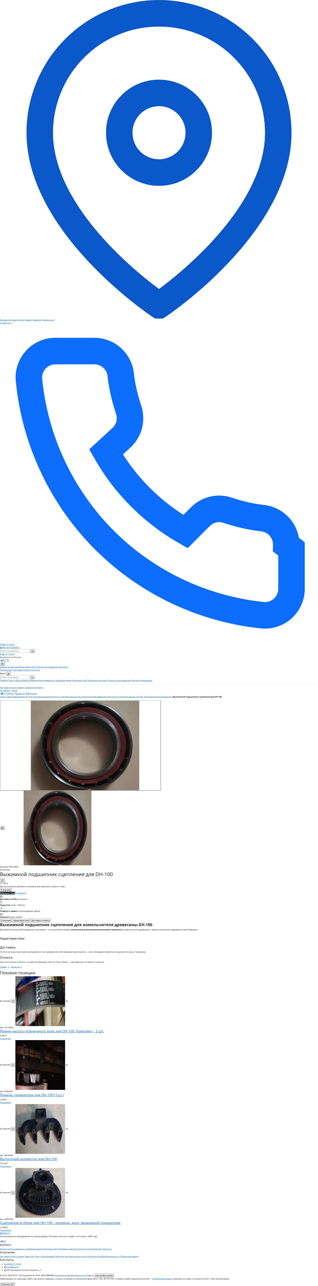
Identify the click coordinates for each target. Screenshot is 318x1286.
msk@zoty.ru (6, 323)
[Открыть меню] (2, 664)
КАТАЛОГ (15, 647)
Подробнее (5, 1038)
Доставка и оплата (40, 920)
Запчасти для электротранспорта (71, 1256)
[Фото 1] (80, 745)
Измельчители (7, 667)
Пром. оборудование (18, 680)
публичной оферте (163, 1278)
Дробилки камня (23, 667)
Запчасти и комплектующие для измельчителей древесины (78, 696)
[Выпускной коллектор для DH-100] (41, 1128)
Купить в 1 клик (7, 893)
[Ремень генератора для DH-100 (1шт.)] (41, 1065)
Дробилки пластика (97, 680)
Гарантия (36, 320)
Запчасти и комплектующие (35, 696)
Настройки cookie (104, 1275)
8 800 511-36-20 (7, 654)
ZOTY (5, 647)
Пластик (40, 667)
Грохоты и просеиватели (119, 680)
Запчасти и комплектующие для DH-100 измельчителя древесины (140, 696)
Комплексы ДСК (79, 680)
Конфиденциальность (109, 1256)
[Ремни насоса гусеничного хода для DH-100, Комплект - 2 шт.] (41, 1001)
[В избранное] (2, 880)
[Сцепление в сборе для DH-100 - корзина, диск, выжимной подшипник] (41, 1192)
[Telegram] (1, 660)
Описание (6, 920)
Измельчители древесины (42, 680)
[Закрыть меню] (8, 673)
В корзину (6, 889)
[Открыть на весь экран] (2, 828)
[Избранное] (4, 660)
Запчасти (63, 667)
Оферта (90, 1275)
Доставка (12, 320)
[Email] (4, 1241)
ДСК (33, 667)
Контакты (35, 670)
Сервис (28, 320)
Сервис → (4, 967)
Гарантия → (16, 967)
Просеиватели (51, 667)
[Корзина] (7, 660)
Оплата (20, 320)
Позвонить (21, 893)
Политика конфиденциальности (70, 1275)
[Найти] (32, 651)
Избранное (146, 680)
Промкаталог (48, 320)
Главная (4, 680)
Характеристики (21, 920)
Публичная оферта (129, 1256)
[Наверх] (16, 1284)
